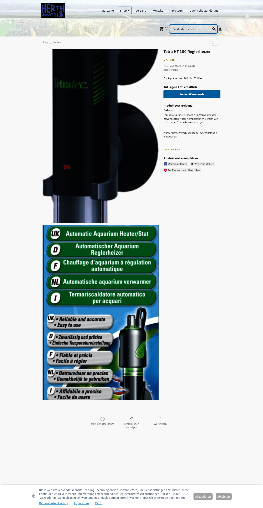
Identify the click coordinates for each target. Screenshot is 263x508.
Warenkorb (160, 424)
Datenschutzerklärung (53, 503)
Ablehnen (223, 496)
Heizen (57, 42)
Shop (46, 42)
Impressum (81, 503)
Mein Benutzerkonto (102, 424)
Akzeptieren (203, 496)
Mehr (98, 503)
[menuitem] (212, 42)
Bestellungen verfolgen (131, 425)
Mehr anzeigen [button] (171, 149)
